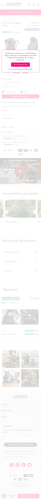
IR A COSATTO (20, 64)
